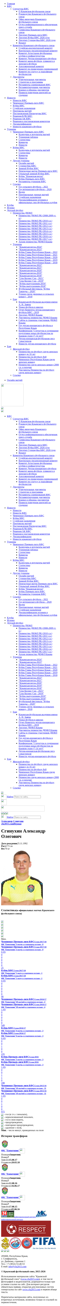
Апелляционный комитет (31, 66)
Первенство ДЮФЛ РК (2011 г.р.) (35, 223)
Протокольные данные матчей (34, 194)
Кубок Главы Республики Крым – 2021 (38, 255)
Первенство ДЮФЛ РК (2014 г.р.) (35, 231)
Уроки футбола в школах (31, 307)
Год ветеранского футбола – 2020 (35, 189)
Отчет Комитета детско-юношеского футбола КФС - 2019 (37, 311)
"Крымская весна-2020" (30, 270)
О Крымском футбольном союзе (35, 11)
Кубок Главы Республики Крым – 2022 (38, 252)
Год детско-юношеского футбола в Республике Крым (36, 326)
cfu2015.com (7, 824)
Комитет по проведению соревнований (38, 69)
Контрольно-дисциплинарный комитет (38, 50)
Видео (22, 192)
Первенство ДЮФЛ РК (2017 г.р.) (35, 239)
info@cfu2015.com (17, 1266)
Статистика (24, 139)
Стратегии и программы (31, 82)
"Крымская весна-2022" (30, 265)
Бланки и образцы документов (34, 90)
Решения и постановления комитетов (31, 121)
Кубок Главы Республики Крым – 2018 (38, 262)
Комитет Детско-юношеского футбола (37, 58)
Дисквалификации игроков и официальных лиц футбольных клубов (38, 201)
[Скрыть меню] (2, 813)
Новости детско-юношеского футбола (37, 344)
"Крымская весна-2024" (30, 247)
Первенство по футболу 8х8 (32, 357)
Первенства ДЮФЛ (22, 213)
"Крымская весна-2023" (30, 249)
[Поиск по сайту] (2, 793)
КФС (9, 6)
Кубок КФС (18, 105)
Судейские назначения (24, 108)
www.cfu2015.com (30, 1279)
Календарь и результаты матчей (34, 134)
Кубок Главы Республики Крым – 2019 (38, 260)
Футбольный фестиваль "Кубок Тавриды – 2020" (34, 290)
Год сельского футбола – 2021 (33, 187)
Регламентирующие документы (34, 87)
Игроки (11, 207)
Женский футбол (21, 349)
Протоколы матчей (22, 111)
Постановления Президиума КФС (30, 113)
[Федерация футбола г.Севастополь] (15, 1248)
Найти (10, 796)
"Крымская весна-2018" (30, 275)
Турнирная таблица (28, 137)
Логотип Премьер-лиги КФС (33, 35)
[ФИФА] (44, 1248)
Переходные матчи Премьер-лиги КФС (38, 171)
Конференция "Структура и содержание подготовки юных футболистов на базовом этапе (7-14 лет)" (39, 333)
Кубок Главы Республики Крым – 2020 (38, 257)
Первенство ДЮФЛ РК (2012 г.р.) (35, 226)
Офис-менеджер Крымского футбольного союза (32, 20)
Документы (18, 77)
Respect (22, 43)
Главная (11, 3)
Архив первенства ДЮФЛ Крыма (35, 241)
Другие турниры (21, 160)
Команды (23, 142)
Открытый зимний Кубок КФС (34, 173)
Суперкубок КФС (27, 166)
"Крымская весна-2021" (30, 268)
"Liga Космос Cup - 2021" (31, 278)
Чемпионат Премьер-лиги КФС (28, 103)
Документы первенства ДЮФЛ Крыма (38, 317)
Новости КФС (20, 100)
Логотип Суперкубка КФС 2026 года (37, 40)
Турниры (11, 129)
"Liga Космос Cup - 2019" (31, 281)
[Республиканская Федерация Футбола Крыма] (5, 1248)
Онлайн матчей (26, 163)
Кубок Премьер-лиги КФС (32, 179)
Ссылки (17, 184)
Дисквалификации (22, 124)
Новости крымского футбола (27, 126)
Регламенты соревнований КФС (35, 84)
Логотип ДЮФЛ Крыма (31, 315)
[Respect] (26, 1236)
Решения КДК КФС (22, 116)
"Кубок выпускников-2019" (32, 283)
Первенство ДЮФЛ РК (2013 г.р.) (35, 228)
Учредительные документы (32, 79)
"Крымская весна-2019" (30, 273)
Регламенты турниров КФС (32, 181)
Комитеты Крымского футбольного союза (33, 45)
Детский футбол (15, 210)
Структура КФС (21, 9)
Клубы (10, 205)
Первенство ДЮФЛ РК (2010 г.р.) (35, 221)
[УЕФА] (27, 1248)
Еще (15, 299)
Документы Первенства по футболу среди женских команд (36, 371)
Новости (11, 98)
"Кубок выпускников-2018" (32, 286)
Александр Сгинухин (12, 821)
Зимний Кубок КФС (29, 168)
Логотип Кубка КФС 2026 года (34, 37)
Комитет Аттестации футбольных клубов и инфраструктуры (35, 54)
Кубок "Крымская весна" (31, 176)
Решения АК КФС (22, 118)
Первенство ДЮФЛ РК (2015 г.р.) (35, 234)
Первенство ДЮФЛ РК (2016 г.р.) (35, 236)
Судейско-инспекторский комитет (36, 48)
